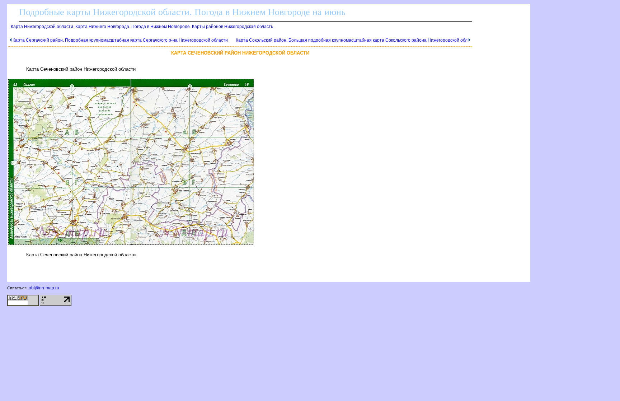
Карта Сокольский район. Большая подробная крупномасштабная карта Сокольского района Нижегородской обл (352, 40)
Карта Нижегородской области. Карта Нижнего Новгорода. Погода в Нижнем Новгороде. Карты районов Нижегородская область (142, 26)
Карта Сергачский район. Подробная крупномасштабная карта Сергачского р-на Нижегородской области (120, 40)
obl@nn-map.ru (44, 287)
